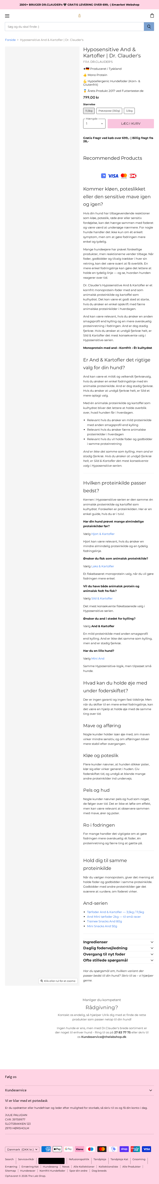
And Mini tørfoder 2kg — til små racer (114, 916)
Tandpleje (99, 1159)
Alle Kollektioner (83, 1166)
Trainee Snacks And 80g (104, 921)
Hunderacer (27, 1170)
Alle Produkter (131, 1166)
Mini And (97, 658)
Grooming (138, 1159)
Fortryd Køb (51, 1161)
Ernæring (11, 1166)
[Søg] (149, 26)
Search (9, 1159)
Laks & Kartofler (102, 566)
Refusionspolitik (79, 1159)
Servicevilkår (26, 1159)
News (65, 1166)
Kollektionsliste (108, 1166)
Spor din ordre (78, 1170)
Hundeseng (50, 1166)
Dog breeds (99, 1170)
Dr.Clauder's (101, 62)
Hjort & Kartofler (103, 534)
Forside (10, 39)
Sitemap (10, 1170)
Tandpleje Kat (119, 1159)
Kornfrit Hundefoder (52, 1170)
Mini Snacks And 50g (102, 926)
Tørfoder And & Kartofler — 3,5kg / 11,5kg (115, 912)
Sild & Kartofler (102, 598)
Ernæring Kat (30, 1166)
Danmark (20, 1149)
